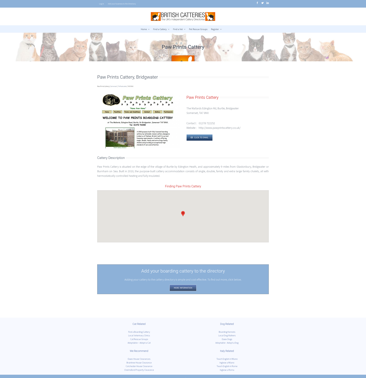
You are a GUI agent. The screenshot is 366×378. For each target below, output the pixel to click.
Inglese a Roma (227, 369)
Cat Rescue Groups (139, 339)
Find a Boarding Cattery (139, 331)
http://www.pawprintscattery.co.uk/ (219, 127)
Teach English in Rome (227, 366)
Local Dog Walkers (226, 335)
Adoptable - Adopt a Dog (226, 342)
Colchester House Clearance (139, 366)
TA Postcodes (122, 86)
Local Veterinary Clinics (139, 335)
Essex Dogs (227, 339)
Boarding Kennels (227, 331)
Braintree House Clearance (139, 362)
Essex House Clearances (139, 358)
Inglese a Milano (227, 362)
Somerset (113, 86)
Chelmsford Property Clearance (139, 369)
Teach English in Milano (227, 358)
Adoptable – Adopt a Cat (139, 342)
